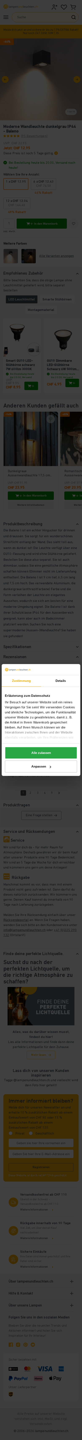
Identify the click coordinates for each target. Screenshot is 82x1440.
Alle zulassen (41, 753)
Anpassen (38, 766)
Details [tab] (61, 681)
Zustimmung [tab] (21, 681)
